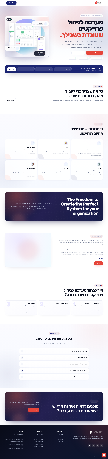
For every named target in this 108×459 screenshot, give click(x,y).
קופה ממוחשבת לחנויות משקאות (15, 448)
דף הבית (89, 3)
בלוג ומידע (60, 439)
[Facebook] (97, 445)
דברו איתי (11, 69)
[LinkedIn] (101, 445)
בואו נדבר (98, 263)
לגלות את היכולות (78, 53)
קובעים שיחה (33, 410)
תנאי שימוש (11, 456)
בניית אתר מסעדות (38, 439)
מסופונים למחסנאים (18, 437)
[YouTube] (93, 445)
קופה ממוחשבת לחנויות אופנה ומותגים (14, 439)
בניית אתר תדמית (39, 444)
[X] (89, 445)
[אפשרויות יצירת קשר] (104, 455)
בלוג (76, 3)
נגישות (6, 456)
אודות (70, 3)
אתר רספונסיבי (39, 434)
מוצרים (83, 3)
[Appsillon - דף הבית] (98, 3)
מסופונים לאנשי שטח (18, 434)
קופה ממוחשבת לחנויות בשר (16, 442)
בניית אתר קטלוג (39, 442)
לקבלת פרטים (10, 100)
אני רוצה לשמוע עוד (95, 53)
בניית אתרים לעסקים (38, 446)
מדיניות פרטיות (18, 456)
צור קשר (64, 3)
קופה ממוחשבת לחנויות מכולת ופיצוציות (16, 445)
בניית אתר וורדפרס (38, 437)
